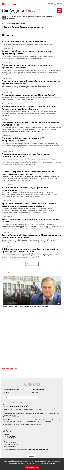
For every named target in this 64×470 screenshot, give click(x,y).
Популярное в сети (9, 369)
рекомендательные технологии (38, 449)
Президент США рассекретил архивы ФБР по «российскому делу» (23, 139)
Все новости (32, 264)
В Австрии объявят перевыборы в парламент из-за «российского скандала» (28, 66)
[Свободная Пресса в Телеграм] (58, 4)
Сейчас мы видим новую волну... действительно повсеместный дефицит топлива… (30, 16)
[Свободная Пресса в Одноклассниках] (55, 4)
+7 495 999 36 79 (11, 438)
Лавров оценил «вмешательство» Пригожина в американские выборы (25, 155)
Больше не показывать (32, 467)
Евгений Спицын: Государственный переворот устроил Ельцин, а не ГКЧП (25, 306)
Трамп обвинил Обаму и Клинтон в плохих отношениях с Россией (31, 220)
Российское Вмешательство (15, 23)
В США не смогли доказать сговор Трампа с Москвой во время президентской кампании (30, 250)
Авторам (6, 392)
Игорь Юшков (11, 18)
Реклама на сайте (38, 389)
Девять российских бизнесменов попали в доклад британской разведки (27, 52)
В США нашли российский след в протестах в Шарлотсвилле (25, 188)
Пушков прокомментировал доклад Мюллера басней (28, 95)
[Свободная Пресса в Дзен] (61, 4)
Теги (3, 23)
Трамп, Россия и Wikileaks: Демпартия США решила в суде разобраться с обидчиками (31, 236)
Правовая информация (11, 389)
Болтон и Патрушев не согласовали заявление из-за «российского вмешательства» (28, 173)
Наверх (32, 456)
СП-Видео (6, 272)
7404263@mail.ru (12, 444)
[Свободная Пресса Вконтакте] (52, 4)
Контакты (35, 392)
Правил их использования (19, 406)
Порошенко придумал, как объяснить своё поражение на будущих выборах (30, 123)
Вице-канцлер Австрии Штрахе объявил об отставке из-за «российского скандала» (31, 82)
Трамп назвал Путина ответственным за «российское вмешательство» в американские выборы (29, 204)
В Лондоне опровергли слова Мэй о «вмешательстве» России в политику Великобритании (29, 107)
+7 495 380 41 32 (11, 446)
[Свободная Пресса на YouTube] (49, 4)
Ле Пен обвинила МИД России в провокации (24, 42)
